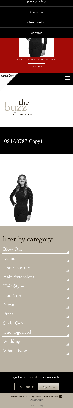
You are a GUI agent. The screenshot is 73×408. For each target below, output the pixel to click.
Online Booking (36, 22)
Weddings (12, 341)
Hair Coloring (16, 267)
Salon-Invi (9, 82)
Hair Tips (12, 295)
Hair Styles (14, 286)
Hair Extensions (19, 276)
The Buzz (36, 12)
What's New (15, 350)
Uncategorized (17, 332)
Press (8, 313)
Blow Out (12, 249)
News (8, 304)
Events (9, 258)
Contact (36, 33)
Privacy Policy (36, 399)
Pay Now (48, 387)
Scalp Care (13, 323)
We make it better (51, 396)
